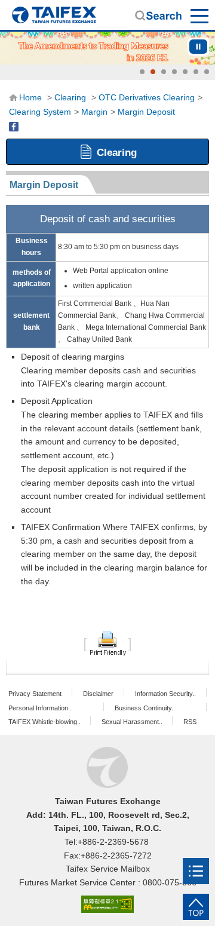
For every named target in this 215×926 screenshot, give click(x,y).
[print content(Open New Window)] (107, 643)
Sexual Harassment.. (132, 721)
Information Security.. (165, 693)
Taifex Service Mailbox (108, 868)
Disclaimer (98, 693)
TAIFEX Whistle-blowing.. (44, 721)
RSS (189, 721)
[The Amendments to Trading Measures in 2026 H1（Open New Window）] (107, 48)
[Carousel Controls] (198, 46)
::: (12, 97)
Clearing (70, 97)
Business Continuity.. (145, 708)
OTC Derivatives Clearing (147, 97)
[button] (142, 71)
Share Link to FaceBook (14, 126)
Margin (94, 111)
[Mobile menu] (196, 871)
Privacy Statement (35, 693)
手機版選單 (200, 15)
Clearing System (40, 111)
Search (158, 15)
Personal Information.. (40, 708)
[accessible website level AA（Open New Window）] (107, 905)
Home (54, 14)
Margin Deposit (146, 111)
